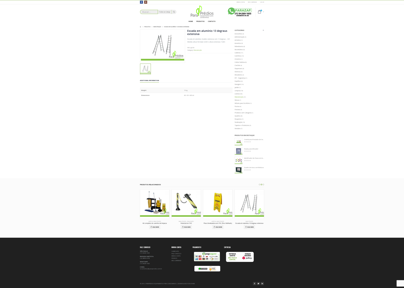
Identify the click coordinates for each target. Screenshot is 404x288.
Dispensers (238, 68)
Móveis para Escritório (242, 103)
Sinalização (238, 122)
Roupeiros (238, 119)
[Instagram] (145, 2)
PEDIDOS (174, 258)
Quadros (238, 116)
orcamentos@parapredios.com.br (151, 269)
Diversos (238, 72)
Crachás (237, 65)
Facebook (254, 283)
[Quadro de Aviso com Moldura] (239, 170)
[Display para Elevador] (239, 151)
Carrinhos (238, 56)
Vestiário (238, 128)
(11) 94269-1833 (145, 263)
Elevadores (238, 75)
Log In (262, 2)
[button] (259, 184)
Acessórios (238, 34)
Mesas (237, 100)
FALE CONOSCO (176, 254)
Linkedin (262, 283)
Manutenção (198, 50)
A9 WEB (192, 283)
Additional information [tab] (149, 80)
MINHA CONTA (241, 2)
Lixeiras (237, 94)
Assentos (238, 43)
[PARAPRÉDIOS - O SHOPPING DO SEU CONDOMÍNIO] (202, 12)
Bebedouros (239, 46)
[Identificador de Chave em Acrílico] (239, 161)
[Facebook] (141, 2)
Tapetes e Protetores (242, 125)
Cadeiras (238, 53)
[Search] (174, 12)
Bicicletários (239, 50)
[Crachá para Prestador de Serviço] (239, 142)
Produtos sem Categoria (243, 113)
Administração (239, 37)
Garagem (238, 84)
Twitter (258, 283)
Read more (156, 227)
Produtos (200, 21)
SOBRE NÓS (175, 251)
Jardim (237, 87)
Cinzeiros (238, 59)
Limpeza (237, 91)
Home (191, 21)
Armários (238, 40)
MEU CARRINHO (252, 2)
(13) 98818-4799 (145, 258)
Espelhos (238, 81)
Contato (211, 21)
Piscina (237, 106)
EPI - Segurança (240, 78)
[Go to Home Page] (140, 27)
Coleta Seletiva (240, 62)
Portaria (237, 110)
